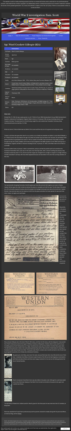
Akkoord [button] (65, 428)
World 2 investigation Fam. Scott (35, 15)
